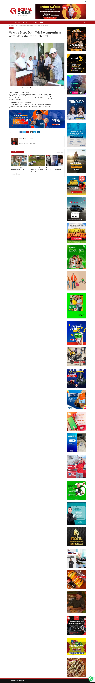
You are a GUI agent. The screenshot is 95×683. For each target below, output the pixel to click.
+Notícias (17, 22)
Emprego (24, 22)
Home (11, 22)
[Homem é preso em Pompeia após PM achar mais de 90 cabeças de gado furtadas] (36, 160)
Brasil (48, 155)
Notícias (11, 28)
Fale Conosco (39, 22)
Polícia (12, 155)
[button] (90, 678)
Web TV (32, 22)
